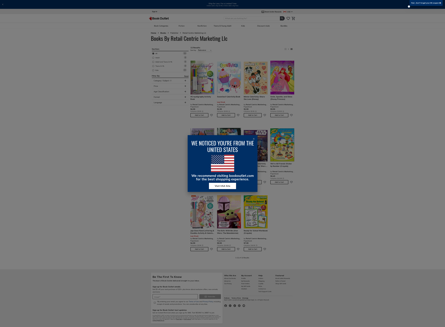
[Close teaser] (409, 6)
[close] (254, 139)
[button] (426, 3)
